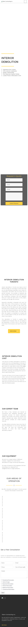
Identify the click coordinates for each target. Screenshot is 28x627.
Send (3, 592)
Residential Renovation (8, 580)
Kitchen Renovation (7, 585)
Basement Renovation (8, 583)
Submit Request (14, 203)
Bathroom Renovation (8, 587)
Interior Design (6, 582)
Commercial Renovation (8, 589)
